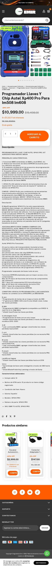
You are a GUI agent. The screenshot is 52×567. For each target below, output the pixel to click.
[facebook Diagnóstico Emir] (22, 492)
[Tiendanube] (26, 556)
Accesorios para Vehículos (15, 86)
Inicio (3, 86)
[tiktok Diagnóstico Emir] (37, 492)
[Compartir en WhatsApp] (3, 416)
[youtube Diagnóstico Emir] (30, 492)
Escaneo (4, 88)
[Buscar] (47, 20)
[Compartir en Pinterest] (14, 416)
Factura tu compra (26, 2)
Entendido (41, 563)
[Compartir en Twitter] (10, 416)
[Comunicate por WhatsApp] (47, 553)
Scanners (12, 88)
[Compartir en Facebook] (6, 416)
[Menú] (4, 11)
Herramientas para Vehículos (35, 86)
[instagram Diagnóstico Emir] (14, 492)
